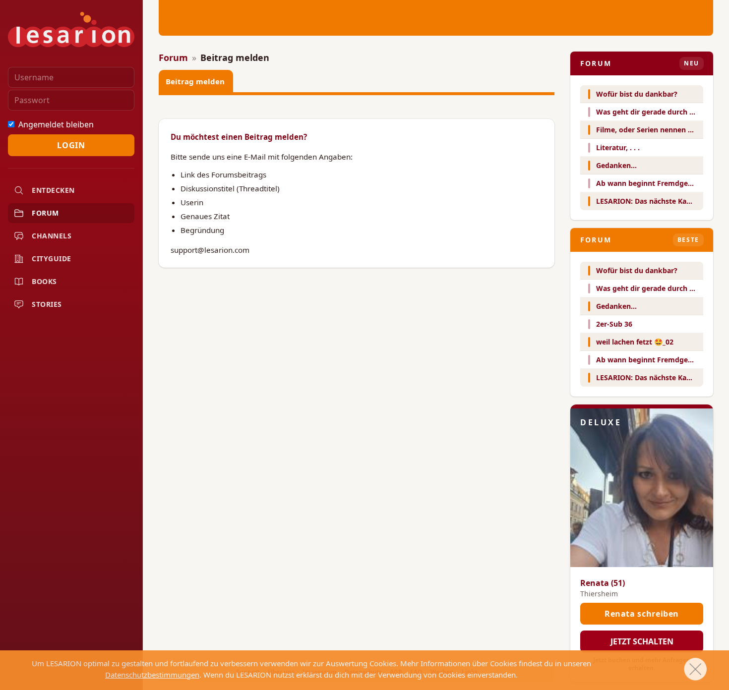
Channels (51, 235)
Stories (47, 304)
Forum (45, 213)
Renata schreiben (642, 613)
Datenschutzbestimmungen (152, 675)
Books (44, 281)
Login (71, 145)
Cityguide (51, 258)
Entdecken (53, 190)
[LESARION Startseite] (71, 29)
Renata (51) (602, 582)
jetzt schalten (641, 641)
